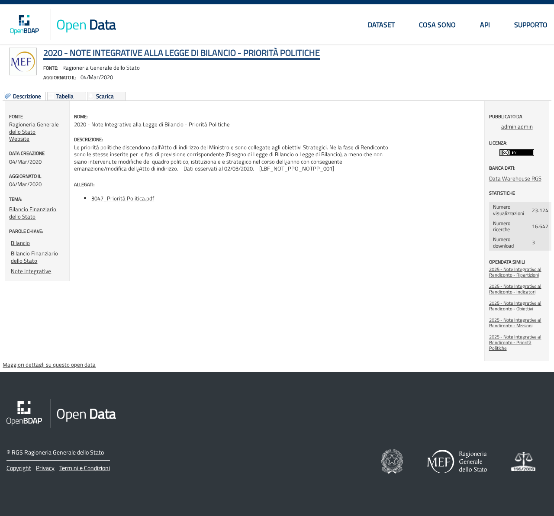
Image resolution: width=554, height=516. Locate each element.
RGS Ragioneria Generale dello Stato (58, 452)
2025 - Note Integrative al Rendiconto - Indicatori (515, 289)
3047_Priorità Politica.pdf (122, 198)
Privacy (45, 467)
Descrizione (27, 96)
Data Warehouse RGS (515, 178)
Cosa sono (437, 24)
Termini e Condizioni (84, 467)
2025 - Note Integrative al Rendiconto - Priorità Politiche (515, 342)
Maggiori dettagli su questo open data (49, 364)
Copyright (18, 467)
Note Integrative (31, 271)
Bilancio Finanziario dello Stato (32, 212)
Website (19, 138)
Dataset (381, 24)
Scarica (105, 96)
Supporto (531, 24)
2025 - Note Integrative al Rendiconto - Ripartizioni (515, 272)
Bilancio (20, 243)
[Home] (24, 24)
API (485, 24)
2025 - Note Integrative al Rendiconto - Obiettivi (515, 306)
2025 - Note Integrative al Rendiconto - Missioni (515, 322)
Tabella (65, 96)
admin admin (517, 126)
